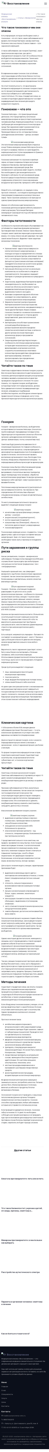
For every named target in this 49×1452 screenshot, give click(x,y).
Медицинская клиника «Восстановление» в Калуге (8, 18)
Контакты (5, 1406)
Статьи (20, 18)
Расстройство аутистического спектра (20, 1272)
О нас (3, 1390)
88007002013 (8, 1419)
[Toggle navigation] (45, 4)
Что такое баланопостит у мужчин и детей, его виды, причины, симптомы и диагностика (21, 1211)
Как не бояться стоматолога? (15, 1333)
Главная (4, 1386)
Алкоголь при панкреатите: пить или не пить (22, 1178)
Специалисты (7, 1394)
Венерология (30, 18)
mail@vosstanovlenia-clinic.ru (14, 1416)
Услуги (4, 1398)
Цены (3, 1402)
